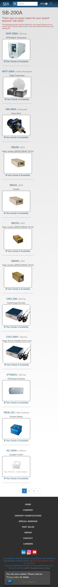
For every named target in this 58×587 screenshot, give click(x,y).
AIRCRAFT (28, 516)
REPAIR (28, 532)
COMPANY (28, 510)
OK (9, 581)
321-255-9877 (43, 561)
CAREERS (28, 544)
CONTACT (28, 538)
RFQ (43, 4)
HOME (28, 504)
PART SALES (28, 527)
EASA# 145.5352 (30, 566)
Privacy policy (12, 577)
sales (26, 26)
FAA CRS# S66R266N (13, 566)
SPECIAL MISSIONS (28, 521)
